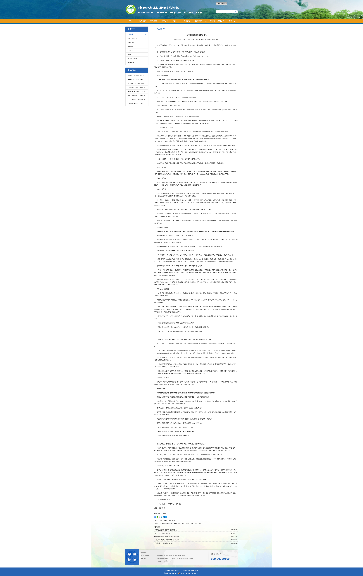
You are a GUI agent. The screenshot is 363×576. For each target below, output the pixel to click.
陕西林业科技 (161, 555)
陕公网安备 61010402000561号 (189, 573)
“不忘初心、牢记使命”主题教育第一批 (137, 83)
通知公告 (220, 21)
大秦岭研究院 (209, 21)
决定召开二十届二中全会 (162, 533)
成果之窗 (187, 21)
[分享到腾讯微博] (161, 517)
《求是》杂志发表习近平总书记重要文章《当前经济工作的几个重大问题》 (181, 523)
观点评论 (130, 46)
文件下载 (232, 21)
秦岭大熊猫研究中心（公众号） (166, 558)
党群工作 (198, 21)
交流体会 (130, 54)
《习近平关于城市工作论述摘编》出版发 (167, 540)
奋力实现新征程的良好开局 (168, 520)
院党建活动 (131, 42)
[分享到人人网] (164, 517)
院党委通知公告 (132, 38)
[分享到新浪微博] (159, 517)
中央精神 (130, 34)
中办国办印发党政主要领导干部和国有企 (137, 103)
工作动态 (153, 21)
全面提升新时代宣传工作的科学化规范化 (137, 91)
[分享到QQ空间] (166, 517)
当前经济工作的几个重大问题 (164, 543)
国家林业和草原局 (180, 555)
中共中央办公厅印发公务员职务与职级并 (137, 79)
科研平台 (176, 21)
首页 (131, 21)
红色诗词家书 (132, 62)
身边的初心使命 (132, 58)
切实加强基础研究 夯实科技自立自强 (166, 530)
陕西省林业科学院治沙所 (164, 561)
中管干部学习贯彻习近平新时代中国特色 (137, 87)
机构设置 (142, 21)
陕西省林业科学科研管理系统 (185, 558)
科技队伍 (164, 21)
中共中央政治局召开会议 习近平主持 (137, 75)
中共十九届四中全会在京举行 (136, 99)
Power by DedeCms (192, 570)
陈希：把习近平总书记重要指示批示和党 (137, 95)
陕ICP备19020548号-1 (170, 573)
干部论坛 (130, 50)
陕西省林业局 (170, 555)
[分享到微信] (157, 517)
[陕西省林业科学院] (165, 9)
